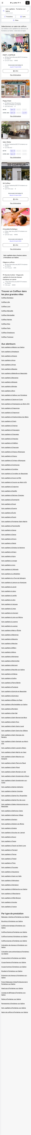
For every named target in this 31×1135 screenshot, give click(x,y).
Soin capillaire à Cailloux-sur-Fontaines (14, 395)
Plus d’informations (15, 75)
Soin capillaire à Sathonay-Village (12, 815)
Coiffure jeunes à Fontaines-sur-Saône (14, 941)
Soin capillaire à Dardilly (9, 491)
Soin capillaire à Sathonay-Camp (12, 811)
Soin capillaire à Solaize (9, 828)
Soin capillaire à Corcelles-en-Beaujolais (14, 473)
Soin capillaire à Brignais (9, 382)
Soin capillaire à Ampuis (9, 356)
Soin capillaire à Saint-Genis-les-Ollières (14, 730)
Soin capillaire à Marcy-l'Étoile (11, 630)
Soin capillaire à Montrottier (10, 661)
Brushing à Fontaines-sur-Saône (12, 921)
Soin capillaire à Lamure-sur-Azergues (13, 582)
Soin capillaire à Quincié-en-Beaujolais (14, 691)
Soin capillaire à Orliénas (9, 674)
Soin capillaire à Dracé (8, 504)
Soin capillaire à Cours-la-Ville (11, 478)
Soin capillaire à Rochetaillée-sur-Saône (14, 704)
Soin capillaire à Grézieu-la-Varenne (13, 548)
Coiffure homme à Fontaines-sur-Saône (14, 936)
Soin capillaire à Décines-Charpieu (12, 495)
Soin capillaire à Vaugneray (10, 872)
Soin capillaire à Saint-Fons (10, 722)
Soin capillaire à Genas (8, 530)
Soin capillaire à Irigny (8, 556)
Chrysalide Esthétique (10, 229)
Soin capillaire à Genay (8, 534)
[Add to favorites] (27, 36)
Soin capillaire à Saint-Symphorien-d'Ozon (15, 776)
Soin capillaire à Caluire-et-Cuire (12, 399)
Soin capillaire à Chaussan (10, 447)
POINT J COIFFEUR (9, 55)
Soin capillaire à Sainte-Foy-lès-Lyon (13, 800)
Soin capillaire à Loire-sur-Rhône (12, 617)
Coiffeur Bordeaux (7, 298)
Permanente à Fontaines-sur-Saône (13, 1003)
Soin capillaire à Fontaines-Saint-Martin (14, 521)
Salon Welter (7, 142)
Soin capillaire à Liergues (9, 604)
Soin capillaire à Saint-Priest (10, 767)
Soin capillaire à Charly (8, 421)
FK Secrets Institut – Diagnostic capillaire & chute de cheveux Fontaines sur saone (13, 277)
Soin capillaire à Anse (8, 360)
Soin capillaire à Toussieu (9, 867)
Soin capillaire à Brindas (9, 386)
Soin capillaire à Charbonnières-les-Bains (15, 417)
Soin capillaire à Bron (8, 391)
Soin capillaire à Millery (8, 648)
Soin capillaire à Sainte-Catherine (12, 787)
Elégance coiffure (8, 262)
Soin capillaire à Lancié (8, 587)
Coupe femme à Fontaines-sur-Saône (13, 962)
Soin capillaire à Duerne (9, 508)
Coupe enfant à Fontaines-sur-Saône (13, 958)
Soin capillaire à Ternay (8, 854)
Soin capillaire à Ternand (9, 850)
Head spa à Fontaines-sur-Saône (12, 988)
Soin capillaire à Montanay (10, 656)
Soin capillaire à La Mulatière (10, 574)
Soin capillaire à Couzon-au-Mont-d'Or (14, 482)
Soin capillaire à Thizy (8, 863)
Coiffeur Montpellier (8, 315)
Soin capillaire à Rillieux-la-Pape (11, 700)
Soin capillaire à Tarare (8, 841)
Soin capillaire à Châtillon (9, 443)
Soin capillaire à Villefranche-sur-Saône (14, 889)
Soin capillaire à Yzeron (9, 906)
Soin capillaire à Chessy (9, 456)
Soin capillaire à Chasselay (10, 434)
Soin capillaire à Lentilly (9, 595)
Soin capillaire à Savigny (9, 819)
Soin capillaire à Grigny (8, 552)
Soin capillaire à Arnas (8, 365)
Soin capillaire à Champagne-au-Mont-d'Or (15, 404)
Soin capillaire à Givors (8, 539)
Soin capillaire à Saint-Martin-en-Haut (13, 752)
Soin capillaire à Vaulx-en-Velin (11, 876)
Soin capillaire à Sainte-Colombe (12, 791)
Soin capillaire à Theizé (8, 859)
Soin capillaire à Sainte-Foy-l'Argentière (14, 795)
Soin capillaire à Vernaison (10, 885)
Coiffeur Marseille (7, 311)
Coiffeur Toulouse (7, 337)
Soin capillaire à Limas (8, 608)
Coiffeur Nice (5, 324)
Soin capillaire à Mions (8, 652)
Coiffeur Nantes (6, 319)
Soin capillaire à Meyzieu (9, 643)
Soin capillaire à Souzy (8, 837)
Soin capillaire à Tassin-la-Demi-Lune (13, 846)
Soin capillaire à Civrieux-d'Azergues (13, 460)
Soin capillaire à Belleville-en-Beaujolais (14, 373)
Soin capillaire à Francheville (10, 526)
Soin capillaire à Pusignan (9, 687)
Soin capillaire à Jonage (9, 561)
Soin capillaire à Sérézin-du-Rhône (12, 824)
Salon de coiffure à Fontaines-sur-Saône (14, 1012)
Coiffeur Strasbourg (8, 332)
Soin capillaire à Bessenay (9, 378)
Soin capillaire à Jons (8, 565)
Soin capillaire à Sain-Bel (9, 713)
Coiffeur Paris (5, 328)
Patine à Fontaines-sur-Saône (11, 999)
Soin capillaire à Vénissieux (10, 880)
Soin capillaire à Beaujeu (9, 369)
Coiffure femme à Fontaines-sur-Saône (14, 932)
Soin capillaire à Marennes (10, 635)
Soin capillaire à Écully (8, 513)
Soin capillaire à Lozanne (9, 622)
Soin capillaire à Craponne (10, 487)
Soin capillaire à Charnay (9, 426)
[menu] (2, 3)
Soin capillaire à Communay (10, 465)
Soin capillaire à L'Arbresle (9, 569)
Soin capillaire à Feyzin (8, 517)
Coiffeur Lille (5, 302)
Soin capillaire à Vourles (9, 902)
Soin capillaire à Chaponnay (10, 408)
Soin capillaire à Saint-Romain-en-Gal (13, 772)
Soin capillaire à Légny (8, 591)
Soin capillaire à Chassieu (9, 439)
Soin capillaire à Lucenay (9, 626)
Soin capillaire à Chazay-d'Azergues (13, 452)
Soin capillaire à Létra (8, 600)
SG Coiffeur (6, 183)
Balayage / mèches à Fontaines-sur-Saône (15, 917)
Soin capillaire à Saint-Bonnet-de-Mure (14, 717)
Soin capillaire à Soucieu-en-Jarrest (13, 832)
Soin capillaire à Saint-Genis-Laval (12, 726)
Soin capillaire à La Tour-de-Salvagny (13, 578)
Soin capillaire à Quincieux (10, 696)
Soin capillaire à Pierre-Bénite (10, 683)
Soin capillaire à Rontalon (9, 709)
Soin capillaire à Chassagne (10, 430)
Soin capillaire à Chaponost (10, 412)
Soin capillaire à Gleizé (8, 543)
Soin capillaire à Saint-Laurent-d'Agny (13, 748)
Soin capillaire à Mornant (9, 665)
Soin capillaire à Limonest (9, 613)
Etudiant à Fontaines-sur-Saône (11, 971)
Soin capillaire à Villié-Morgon (11, 898)
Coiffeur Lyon (5, 306)
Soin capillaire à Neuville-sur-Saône (13, 669)
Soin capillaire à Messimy (9, 639)
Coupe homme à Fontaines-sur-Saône (13, 967)
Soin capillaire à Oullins (9, 678)
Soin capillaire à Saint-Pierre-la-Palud (13, 763)
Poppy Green (7, 101)
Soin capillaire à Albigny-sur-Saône (12, 347)
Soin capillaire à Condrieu (9, 469)
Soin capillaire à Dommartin (10, 500)
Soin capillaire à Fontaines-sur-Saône (13, 1008)
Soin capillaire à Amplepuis (10, 351)
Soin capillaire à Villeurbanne (10, 893)
